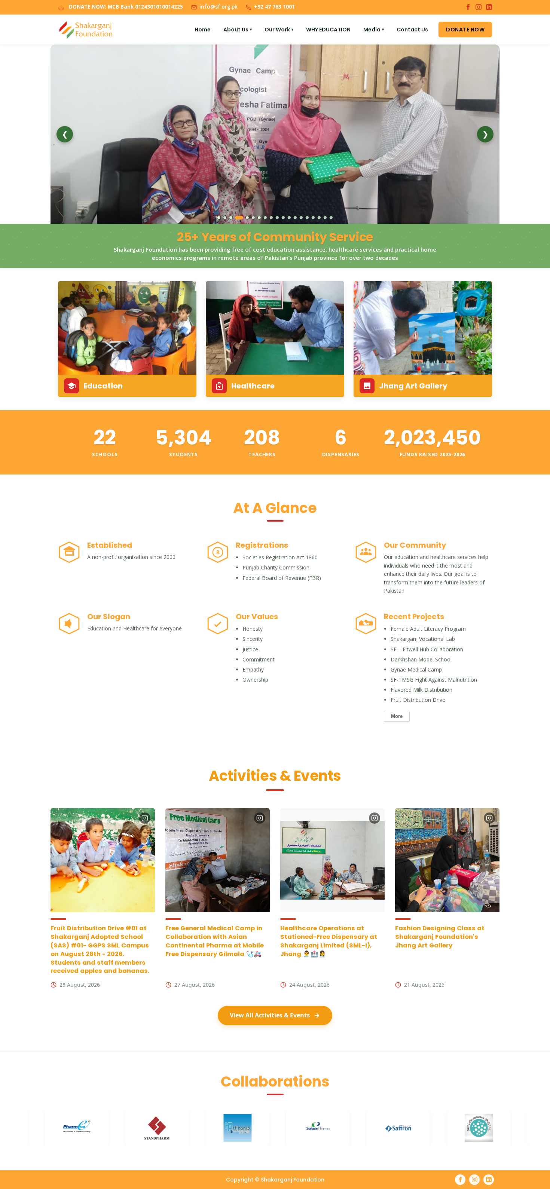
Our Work (279, 29)
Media (373, 29)
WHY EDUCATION (328, 29)
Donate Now (465, 29)
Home (203, 29)
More (397, 716)
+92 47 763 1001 (274, 6)
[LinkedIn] (489, 7)
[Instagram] (479, 7)
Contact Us (412, 29)
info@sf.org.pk (218, 6)
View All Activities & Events (270, 1015)
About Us (237, 29)
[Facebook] (468, 7)
